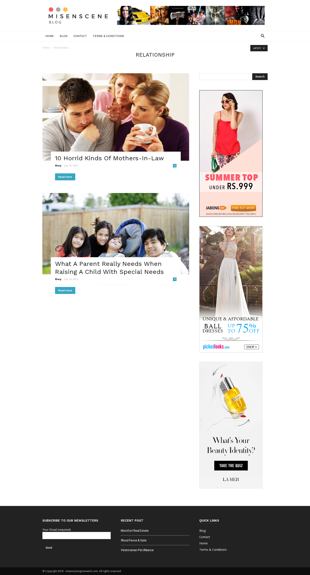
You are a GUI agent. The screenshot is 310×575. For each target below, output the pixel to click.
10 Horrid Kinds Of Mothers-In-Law (109, 158)
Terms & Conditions (108, 36)
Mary (58, 165)
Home (49, 36)
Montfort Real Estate (135, 530)
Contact (80, 36)
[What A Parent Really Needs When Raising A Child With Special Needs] (115, 233)
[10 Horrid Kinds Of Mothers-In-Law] (115, 117)
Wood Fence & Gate (134, 540)
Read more (65, 176)
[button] (262, 36)
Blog (63, 36)
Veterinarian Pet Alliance (137, 550)
